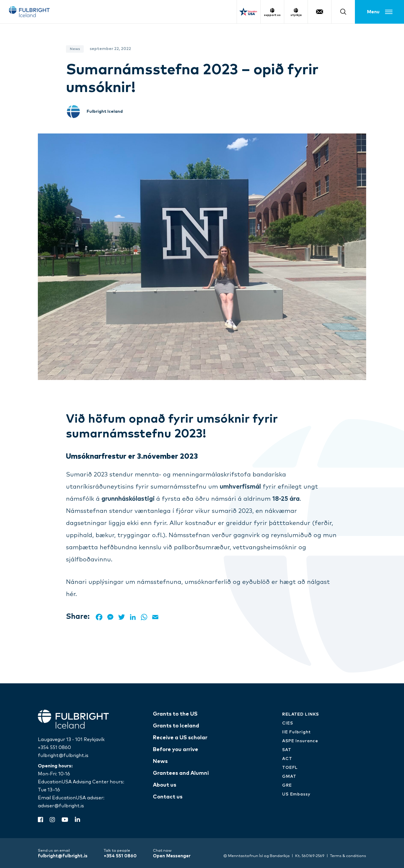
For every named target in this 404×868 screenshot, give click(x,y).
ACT (287, 759)
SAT (286, 750)
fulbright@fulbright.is (63, 755)
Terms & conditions (348, 856)
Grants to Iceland (176, 726)
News (160, 761)
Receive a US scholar (180, 737)
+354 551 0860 (54, 747)
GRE (287, 785)
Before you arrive (175, 749)
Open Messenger (171, 856)
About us (164, 785)
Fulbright (29, 11)
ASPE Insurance (300, 741)
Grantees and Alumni (181, 773)
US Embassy (296, 794)
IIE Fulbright (296, 732)
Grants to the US (175, 714)
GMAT (289, 776)
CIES (287, 723)
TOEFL (290, 768)
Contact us (167, 797)
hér (70, 594)
